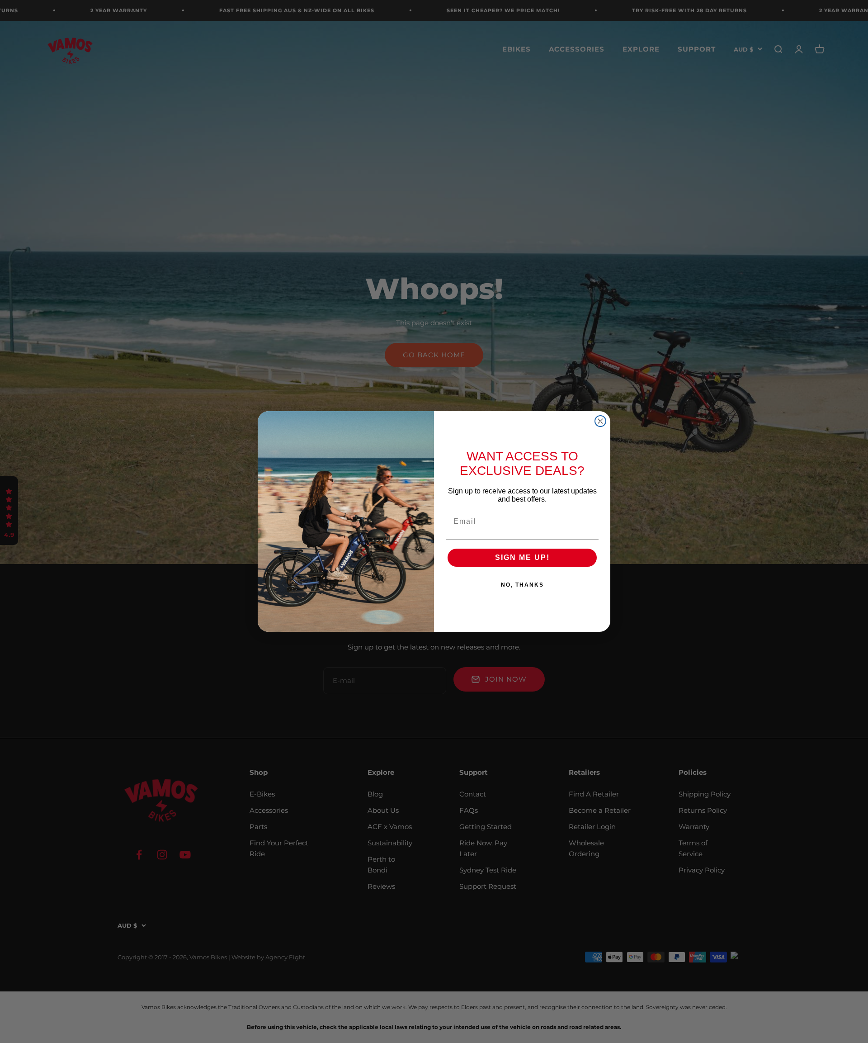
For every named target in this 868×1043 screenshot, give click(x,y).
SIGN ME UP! (522, 557)
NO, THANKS (522, 585)
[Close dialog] (600, 421)
